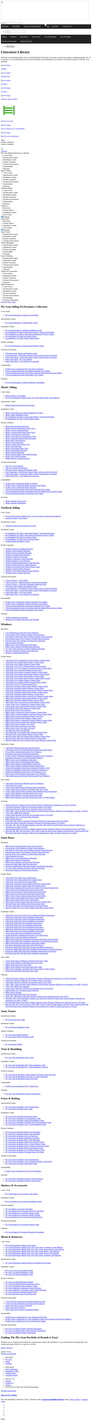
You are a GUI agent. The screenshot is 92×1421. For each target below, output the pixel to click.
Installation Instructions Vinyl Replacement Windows (24, 758)
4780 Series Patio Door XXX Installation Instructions (24, 927)
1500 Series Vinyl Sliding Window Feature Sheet (22, 680)
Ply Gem (8, 1359)
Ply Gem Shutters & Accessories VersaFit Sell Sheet (23, 1217)
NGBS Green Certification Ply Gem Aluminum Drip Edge (26, 1317)
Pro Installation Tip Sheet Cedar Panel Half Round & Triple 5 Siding (29, 334)
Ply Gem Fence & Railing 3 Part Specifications (22, 1107)
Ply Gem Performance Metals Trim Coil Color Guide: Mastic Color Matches (32, 398)
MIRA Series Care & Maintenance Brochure (21, 645)
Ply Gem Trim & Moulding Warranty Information (22, 1094)
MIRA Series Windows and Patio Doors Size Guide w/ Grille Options (30, 797)
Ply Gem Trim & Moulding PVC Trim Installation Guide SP (26, 1067)
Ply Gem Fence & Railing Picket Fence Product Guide (24, 1142)
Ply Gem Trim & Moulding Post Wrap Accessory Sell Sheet (26, 1077)
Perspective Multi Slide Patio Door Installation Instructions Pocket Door (30, 951)
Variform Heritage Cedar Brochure (17, 561)
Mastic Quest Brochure (13, 446)
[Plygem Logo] (8, 1354)
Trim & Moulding (50, 37)
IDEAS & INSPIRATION (32, 26)
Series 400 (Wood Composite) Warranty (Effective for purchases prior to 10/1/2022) (35, 823)
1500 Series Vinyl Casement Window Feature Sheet (23, 670)
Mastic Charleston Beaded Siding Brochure (20, 438)
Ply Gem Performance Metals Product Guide (21, 1292)
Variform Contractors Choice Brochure (19, 559)
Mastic (7, 1361)
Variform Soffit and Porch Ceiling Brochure (20, 565)
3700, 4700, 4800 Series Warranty (17, 813)
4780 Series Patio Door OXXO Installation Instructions (25, 919)
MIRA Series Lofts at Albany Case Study (20, 724)
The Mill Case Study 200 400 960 (17, 730)
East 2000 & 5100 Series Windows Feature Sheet (22, 708)
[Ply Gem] (45, 19)
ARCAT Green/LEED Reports (16, 468)
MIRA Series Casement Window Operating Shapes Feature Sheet (28, 714)
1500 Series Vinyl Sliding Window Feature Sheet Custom (25, 682)
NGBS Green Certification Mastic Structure (20, 487)
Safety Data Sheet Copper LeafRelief (18, 1306)
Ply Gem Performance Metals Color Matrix (20, 1245)
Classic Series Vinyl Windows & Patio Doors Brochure (24, 635)
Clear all (4, 151)
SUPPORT (55, 26)
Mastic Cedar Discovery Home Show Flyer (20, 436)
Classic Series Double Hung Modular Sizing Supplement (25, 787)
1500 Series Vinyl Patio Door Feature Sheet (20, 882)
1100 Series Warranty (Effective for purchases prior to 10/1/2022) (28, 807)
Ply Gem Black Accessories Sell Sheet (19, 1209)
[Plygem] (47, 26)
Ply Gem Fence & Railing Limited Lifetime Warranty (24, 1179)
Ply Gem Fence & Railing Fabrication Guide (21, 1116)
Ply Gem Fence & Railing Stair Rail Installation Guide (24, 1120)
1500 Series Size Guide (13, 785)
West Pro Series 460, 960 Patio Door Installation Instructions (26, 953)
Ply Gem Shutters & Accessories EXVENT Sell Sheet (24, 1211)
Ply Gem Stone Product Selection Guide (19, 1037)
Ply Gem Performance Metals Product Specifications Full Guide (28, 1263)
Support (8, 1381)
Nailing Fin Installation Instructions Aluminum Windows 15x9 (27, 768)
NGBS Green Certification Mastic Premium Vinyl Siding (25, 485)
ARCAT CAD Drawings (14, 466)
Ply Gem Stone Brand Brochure (16, 1035)
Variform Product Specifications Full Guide (20, 526)
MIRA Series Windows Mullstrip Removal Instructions (24, 766)
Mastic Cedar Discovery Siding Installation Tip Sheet (24, 413)
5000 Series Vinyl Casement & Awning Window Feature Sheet (27, 702)
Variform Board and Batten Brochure (18, 553)
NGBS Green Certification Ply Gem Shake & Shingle (24, 369)
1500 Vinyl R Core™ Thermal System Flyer (21, 684)
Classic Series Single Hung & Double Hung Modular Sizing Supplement (31, 791)
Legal (3, 1401)
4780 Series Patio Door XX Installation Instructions (23, 925)
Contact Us (9, 1383)
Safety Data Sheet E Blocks (15, 1308)
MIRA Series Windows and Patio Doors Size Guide (23, 795)
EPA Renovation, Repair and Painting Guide (21, 353)
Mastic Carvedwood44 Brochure (17, 430)
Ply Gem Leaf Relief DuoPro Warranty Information (23, 1329)
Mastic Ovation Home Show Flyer (17, 444)
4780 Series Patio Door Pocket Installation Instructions (24, 921)
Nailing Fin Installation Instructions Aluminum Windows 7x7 (27, 770)
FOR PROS (16, 26)
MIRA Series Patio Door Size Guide (18, 965)
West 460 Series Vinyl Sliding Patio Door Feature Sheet (25, 904)
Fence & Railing (65, 37)
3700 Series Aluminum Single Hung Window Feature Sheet (26, 686)
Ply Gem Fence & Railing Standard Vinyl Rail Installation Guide (28, 1122)
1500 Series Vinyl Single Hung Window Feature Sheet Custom (27, 678)
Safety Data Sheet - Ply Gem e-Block (18, 359)
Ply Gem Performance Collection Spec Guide (21, 323)
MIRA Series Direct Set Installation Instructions (22, 762)
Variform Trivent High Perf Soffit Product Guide (22, 567)
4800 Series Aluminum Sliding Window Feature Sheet (24, 700)
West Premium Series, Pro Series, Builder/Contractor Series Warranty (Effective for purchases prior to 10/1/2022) (45, 829)
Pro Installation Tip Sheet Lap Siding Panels (21, 336)
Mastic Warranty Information (15, 503)
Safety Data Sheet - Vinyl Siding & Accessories (22, 361)
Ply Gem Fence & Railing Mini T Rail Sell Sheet (22, 1140)
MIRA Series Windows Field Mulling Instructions (23, 764)
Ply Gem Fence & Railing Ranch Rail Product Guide (24, 1148)
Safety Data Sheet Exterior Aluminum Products (22, 1310)
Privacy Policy (75, 1399)
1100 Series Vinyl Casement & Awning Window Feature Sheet (27, 660)
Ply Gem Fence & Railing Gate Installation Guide (23, 1118)
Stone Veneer (36, 37)
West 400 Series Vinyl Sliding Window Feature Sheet (24, 734)
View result (11, 302)
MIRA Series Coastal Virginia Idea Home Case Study (24, 716)
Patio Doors (24, 37)
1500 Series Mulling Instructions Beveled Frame (22, 748)
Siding (4, 37)
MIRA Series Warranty (13, 819)
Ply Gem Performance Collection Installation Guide (23, 330)
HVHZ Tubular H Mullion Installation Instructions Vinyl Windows (29, 756)
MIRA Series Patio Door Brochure (17, 860)
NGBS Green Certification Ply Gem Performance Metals (25, 1321)
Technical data (10, 1373)
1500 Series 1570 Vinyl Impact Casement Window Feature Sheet (28, 668)
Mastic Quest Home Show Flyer (16, 448)
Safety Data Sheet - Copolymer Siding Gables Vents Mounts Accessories (31, 357)
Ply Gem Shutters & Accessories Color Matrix (21, 1194)
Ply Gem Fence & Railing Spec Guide (19, 1109)
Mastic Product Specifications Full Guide (19, 405)
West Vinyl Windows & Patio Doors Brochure (21, 651)
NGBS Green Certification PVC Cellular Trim (21, 1086)
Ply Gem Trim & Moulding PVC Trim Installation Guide (25, 1065)
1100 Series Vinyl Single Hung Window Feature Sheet (24, 662)
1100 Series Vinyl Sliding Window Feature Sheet (22, 664)
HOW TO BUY (7, 1348)
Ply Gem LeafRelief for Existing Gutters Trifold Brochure (25, 1290)
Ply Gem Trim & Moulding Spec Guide (19, 1058)
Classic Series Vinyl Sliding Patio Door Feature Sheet (24, 890)
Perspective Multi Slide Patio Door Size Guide (21, 971)
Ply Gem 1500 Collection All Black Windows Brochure (25, 649)
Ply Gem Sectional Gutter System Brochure (20, 1294)
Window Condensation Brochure (17, 653)
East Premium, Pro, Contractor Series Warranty (22, 817)
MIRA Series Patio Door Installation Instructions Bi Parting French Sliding (31, 939)
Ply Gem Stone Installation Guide (17, 1027)
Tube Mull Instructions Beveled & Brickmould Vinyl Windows (27, 776)
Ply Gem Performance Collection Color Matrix (21, 315)
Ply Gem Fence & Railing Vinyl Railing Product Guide (25, 1150)
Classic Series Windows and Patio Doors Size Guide (24, 793)
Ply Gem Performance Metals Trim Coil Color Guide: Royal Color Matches (32, 1253)
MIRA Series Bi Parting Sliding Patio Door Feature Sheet (25, 892)
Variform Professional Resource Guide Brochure (22, 563)
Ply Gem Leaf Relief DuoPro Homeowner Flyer (22, 1284)
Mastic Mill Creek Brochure (15, 440)
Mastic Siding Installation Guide (16, 415)
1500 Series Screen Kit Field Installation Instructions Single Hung (28, 750)
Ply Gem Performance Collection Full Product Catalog (24, 346)
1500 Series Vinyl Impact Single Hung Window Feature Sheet (27, 674)
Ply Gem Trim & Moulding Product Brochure (21, 1079)
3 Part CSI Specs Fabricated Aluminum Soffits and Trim (25, 1302)
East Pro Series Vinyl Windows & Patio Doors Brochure (25, 641)
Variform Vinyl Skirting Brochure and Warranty (22, 571)
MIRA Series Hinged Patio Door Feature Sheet (22, 900)
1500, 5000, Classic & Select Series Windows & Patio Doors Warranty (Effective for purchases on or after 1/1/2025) (46, 811)
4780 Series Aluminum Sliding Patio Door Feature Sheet (25, 886)
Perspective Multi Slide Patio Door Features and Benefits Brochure (29, 866)
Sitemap (85, 1399)
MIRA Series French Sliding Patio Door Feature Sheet (24, 898)
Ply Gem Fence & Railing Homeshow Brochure (22, 1138)
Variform (8, 1363)
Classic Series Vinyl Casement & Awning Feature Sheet (25, 704)
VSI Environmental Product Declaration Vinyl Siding (24, 375)
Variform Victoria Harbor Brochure (17, 569)
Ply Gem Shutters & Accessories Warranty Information (24, 1232)
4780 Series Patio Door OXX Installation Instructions (24, 917)
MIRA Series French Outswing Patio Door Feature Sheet (25, 896)
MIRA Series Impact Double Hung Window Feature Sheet (26, 722)
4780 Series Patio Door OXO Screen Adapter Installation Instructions (30, 915)
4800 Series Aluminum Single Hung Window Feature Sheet (26, 698)
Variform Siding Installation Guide (17, 541)
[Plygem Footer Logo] (8, 1391)
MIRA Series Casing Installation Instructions (21, 760)
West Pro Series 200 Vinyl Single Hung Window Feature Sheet (27, 736)
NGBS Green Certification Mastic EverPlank (21, 483)
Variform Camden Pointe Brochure (17, 555)
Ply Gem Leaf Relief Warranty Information (20, 1333)
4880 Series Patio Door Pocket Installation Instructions (24, 931)
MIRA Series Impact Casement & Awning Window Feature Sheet (28, 720)
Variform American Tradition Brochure (19, 549)
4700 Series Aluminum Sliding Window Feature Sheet (24, 694)
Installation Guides (12, 1371)
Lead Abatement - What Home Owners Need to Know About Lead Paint (31, 355)
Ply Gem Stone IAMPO (13, 1044)
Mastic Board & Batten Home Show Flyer (20, 428)
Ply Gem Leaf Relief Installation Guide (19, 1272)
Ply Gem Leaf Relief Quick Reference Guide (21, 1286)
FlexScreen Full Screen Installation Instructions (22, 754)
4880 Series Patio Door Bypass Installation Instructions (24, 929)
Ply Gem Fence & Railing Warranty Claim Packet (23, 1181)
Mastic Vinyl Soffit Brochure (15, 456)
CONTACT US (67, 26)
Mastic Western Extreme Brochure (17, 458)
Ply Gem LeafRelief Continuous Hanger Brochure (23, 1288)
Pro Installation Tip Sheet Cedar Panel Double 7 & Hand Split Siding (29, 332)
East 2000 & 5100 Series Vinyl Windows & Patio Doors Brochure (28, 637)
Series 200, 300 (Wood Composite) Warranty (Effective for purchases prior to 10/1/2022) (36, 821)
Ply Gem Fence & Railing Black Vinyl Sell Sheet (22, 1132)
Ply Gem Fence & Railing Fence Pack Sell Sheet (22, 1134)
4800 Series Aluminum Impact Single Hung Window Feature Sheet (29, 696)
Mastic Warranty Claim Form (15, 501)
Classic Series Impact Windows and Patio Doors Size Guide (26, 789)
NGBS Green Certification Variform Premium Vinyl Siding (26, 604)
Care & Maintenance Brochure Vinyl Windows (22, 633)
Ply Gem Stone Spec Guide (15, 1020)
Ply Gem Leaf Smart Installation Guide (19, 1274)
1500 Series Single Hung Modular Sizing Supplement (24, 783)
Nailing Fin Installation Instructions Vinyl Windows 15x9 (25, 772)
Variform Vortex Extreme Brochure (17, 573)
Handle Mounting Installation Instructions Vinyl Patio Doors (26, 935)
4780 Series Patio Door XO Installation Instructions (23, 923)
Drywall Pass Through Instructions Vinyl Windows (23, 752)
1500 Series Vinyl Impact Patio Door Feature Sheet (23, 880)
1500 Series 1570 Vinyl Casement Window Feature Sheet (25, 666)
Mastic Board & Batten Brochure (17, 426)
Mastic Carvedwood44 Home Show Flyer (20, 432)
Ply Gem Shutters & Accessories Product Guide (22, 1213)
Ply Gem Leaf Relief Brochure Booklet (19, 1282)
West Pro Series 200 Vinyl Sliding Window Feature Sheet (25, 738)
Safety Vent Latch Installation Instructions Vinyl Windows (25, 774)
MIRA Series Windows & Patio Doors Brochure (22, 647)
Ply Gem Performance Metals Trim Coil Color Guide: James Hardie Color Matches (34, 1249)
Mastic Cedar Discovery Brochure (17, 434)
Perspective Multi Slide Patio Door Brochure (21, 864)
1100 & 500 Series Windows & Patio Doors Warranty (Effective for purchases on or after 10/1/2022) (41, 805)
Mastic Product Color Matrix (15, 396)
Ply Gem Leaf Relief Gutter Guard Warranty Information (25, 1331)
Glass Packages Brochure (14, 643)
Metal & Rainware (26, 41)
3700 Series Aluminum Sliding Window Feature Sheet (24, 688)
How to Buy (10, 46)
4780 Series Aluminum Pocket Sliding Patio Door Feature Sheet (28, 884)
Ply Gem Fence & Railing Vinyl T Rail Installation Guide (25, 1124)
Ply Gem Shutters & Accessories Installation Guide (23, 1201)
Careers (8, 1385)
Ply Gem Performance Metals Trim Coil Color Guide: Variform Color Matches (33, 516)
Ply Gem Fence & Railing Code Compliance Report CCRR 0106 (28, 1162)
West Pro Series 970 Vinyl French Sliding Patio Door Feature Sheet (29, 908)
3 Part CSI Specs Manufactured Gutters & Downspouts (25, 1304)
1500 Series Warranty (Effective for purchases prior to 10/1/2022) (28, 809)
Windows (13, 37)
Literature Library (11, 1375)
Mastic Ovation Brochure (14, 442)
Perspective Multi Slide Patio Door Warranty (21, 994)
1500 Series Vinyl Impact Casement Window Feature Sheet (26, 672)
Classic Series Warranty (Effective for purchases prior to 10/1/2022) (29, 815)
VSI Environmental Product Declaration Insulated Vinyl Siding (27, 371)
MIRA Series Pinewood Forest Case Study (20, 726)
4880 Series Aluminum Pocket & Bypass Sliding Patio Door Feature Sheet (31, 888)
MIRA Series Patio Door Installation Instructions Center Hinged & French (31, 941)
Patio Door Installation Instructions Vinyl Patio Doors (24, 945)
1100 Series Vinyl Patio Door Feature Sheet (20, 878)
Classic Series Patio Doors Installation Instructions (23, 933)
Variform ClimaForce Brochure (16, 557)
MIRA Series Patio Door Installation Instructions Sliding (25, 943)
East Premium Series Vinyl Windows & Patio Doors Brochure (27, 639)
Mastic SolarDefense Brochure (16, 450)
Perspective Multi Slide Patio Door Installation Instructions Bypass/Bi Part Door (33, 949)
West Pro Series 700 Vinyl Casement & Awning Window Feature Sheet (30, 740)
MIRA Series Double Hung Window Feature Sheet (23, 718)
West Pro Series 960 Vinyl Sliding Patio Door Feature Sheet (26, 906)
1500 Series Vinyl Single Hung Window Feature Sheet (24, 676)
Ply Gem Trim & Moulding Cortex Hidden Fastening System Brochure (30, 1075)
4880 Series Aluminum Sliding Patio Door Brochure (23, 846)
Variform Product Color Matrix (16, 518)
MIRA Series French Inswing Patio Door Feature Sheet (25, 894)
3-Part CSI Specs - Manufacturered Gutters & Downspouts (26, 582)
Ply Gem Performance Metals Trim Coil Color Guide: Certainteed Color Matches (34, 1247)
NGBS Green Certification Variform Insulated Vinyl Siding (26, 602)
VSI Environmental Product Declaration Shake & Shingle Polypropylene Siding (33, 373)
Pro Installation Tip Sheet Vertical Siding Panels (22, 338)
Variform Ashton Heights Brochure (17, 551)
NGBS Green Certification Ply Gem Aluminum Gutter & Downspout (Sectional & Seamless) (38, 1319)
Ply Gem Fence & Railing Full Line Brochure (21, 1136)
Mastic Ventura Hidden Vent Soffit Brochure (21, 454)
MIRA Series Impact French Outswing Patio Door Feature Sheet (28, 902)
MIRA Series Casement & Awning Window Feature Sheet (26, 712)
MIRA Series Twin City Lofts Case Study (20, 728)
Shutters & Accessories (9, 41)
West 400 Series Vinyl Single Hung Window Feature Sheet (26, 732)
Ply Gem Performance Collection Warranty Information (25, 382)
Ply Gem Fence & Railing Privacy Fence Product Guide (25, 1144)
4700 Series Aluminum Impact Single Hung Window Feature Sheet (29, 690)
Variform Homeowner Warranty (16, 617)
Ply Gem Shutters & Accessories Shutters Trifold (22, 1215)
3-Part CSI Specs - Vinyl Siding (16, 580)
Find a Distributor (11, 1369)
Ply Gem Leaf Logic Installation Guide (19, 1270)
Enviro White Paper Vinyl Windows (18, 710)
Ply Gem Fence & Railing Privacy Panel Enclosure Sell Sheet (27, 1146)
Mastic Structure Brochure (14, 452)
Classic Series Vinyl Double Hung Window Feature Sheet (25, 706)
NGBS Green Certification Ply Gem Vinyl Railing (23, 1171)
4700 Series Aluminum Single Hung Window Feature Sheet (26, 692)
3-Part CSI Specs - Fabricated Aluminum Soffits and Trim (25, 584)
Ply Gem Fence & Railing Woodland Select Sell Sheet (24, 1152)
